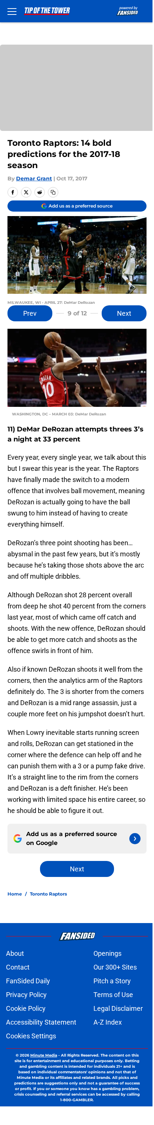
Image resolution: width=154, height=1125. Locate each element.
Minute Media (43, 1055)
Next (124, 313)
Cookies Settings (31, 1036)
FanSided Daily (28, 981)
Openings (107, 953)
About (15, 953)
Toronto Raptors (48, 894)
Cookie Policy (26, 1008)
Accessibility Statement (41, 1022)
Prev (30, 313)
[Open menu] (11, 11)
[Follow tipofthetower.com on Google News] (135, 838)
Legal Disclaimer (118, 1008)
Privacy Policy (26, 995)
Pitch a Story (112, 981)
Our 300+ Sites (115, 967)
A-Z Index (107, 1022)
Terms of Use (113, 995)
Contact (18, 967)
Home (14, 894)
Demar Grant (34, 178)
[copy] (53, 192)
